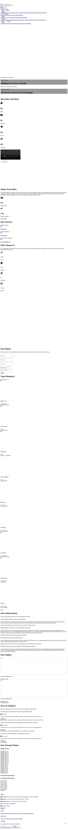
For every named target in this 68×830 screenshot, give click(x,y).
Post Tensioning (12, 813)
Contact (8, 21)
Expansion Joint (19, 813)
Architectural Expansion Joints (40, 12)
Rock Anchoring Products (17, 15)
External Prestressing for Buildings (26, 12)
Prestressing (25, 813)
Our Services (12, 818)
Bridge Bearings (13, 20)
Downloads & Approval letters (24, 23)
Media (3, 22)
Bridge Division (3, 229)
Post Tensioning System (14, 12)
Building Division (4, 235)
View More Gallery (5, 702)
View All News (4, 742)
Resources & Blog (14, 23)
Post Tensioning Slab (31, 20)
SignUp (15, 826)
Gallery (8, 23)
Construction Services (41, 20)
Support (21, 818)
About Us (3, 818)
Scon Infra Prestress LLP (7, 827)
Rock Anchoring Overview (6, 15)
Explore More (3, 218)
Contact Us (7, 818)
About (7, 10)
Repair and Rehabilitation (5, 241)
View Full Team (4, 607)
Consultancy (31, 813)
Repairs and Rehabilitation (21, 17)
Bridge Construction (5, 813)
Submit (2, 372)
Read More (3, 718)
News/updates (3, 23)
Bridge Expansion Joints (22, 20)
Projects (17, 818)
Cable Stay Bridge (12, 17)
